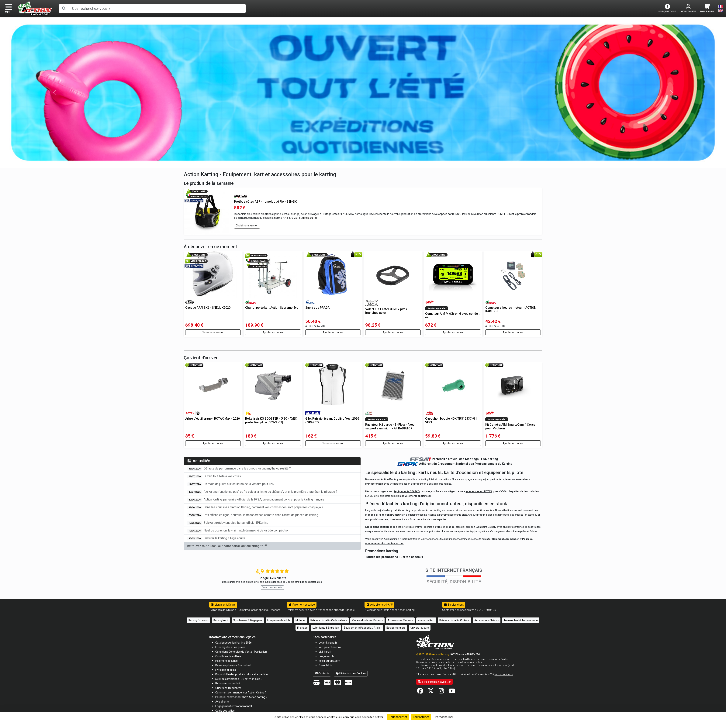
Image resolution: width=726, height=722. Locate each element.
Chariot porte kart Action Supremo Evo (272, 307)
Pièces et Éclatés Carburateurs (328, 620)
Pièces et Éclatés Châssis (454, 620)
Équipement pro (396, 627)
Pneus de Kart (426, 620)
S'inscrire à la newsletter (436, 681)
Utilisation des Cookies (352, 673)
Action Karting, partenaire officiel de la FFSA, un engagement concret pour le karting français (256, 499)
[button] (225, 710)
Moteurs (301, 620)
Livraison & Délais (225, 604)
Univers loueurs (419, 627)
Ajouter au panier (273, 332)
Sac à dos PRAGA (317, 307)
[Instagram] (441, 692)
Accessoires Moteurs (400, 620)
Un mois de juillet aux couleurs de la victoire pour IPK (231, 484)
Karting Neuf (220, 620)
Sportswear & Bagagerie (247, 620)
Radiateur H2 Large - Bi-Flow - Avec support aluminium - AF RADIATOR (389, 426)
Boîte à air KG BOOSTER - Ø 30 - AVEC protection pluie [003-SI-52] (271, 420)
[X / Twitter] (430, 692)
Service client (455, 604)
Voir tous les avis (272, 587)
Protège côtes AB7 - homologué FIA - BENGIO (265, 201)
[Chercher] (64, 8)
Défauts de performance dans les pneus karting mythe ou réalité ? (239, 468)
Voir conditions (504, 674)
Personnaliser (444, 717)
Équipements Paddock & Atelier (363, 627)
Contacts (323, 673)
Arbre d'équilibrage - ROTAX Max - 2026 (212, 418)
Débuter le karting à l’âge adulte (216, 538)
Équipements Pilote (279, 620)
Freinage (302, 627)
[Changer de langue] (720, 8)
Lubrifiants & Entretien (326, 627)
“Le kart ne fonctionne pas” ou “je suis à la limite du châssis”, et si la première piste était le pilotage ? (262, 491)
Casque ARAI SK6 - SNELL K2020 (207, 307)
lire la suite (309, 217)
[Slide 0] (353, 163)
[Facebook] (420, 692)
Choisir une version (247, 225)
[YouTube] (452, 692)
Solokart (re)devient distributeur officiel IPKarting (228, 522)
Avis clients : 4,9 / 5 (381, 604)
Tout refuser (421, 717)
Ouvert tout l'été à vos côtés (214, 476)
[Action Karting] (35, 8)
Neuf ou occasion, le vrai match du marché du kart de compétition (238, 530)
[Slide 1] (359, 163)
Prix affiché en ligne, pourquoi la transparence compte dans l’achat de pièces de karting (253, 515)
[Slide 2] (366, 163)
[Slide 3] (373, 163)
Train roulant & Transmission (521, 620)
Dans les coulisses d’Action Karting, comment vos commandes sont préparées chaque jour (255, 507)
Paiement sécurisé (303, 604)
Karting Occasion (198, 620)
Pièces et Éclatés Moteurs (367, 620)
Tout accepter (398, 717)
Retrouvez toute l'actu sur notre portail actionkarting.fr (225, 546)
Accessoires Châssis (486, 620)
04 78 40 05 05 (487, 609)
